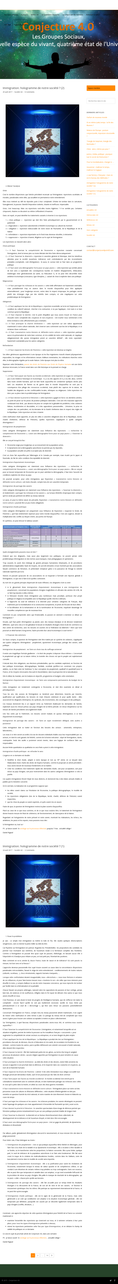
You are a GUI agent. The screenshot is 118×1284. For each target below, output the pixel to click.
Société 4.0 (18, 92)
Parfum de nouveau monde (97, 117)
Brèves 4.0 (35, 15)
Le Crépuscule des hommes (72, 15)
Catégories (107, 15)
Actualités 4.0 (92, 210)
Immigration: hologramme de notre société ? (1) (33, 846)
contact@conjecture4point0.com (100, 250)
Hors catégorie (92, 230)
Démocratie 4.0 (92, 215)
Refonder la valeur (93, 15)
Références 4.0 (92, 220)
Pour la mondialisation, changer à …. (100, 162)
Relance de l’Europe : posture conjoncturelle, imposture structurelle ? (101, 133)
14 (47, 1255)
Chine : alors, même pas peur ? (98, 149)
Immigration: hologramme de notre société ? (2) (33, 88)
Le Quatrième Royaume (50, 15)
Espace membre (20, 25)
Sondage (7, 24)
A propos (24, 15)
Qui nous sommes (11, 15)
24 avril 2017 (7, 850)
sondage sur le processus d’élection (32, 828)
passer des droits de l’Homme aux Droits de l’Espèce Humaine (47, 364)
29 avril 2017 (7, 92)
